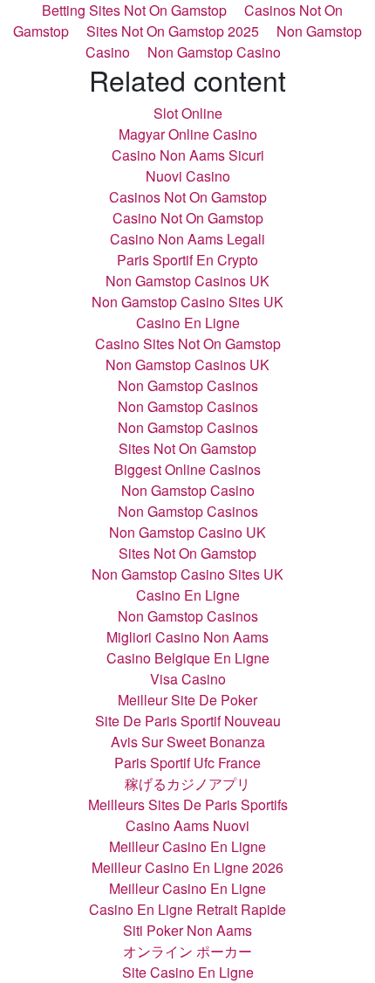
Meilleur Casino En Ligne (187, 846)
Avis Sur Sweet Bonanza (188, 742)
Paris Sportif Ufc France (187, 763)
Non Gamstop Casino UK (187, 532)
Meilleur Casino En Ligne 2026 (187, 867)
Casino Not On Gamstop (187, 218)
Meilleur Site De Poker (187, 700)
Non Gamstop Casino (214, 52)
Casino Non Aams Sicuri (188, 155)
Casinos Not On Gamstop (188, 197)
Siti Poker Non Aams (187, 930)
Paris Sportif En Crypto (187, 260)
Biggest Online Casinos (187, 469)
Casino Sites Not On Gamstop (188, 343)
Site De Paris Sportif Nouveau (188, 721)
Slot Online (187, 113)
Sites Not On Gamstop (187, 448)
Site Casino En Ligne (188, 972)
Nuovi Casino (188, 176)
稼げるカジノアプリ (187, 783)
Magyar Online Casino (188, 134)
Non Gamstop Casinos (188, 385)
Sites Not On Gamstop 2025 (172, 31)
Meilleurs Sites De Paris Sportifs (188, 804)
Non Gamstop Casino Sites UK (187, 302)
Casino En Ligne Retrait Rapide (187, 909)
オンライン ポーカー (187, 951)
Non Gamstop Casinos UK (187, 281)
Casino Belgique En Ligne (187, 658)
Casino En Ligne (188, 323)
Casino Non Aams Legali (187, 239)
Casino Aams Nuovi (187, 825)
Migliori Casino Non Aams (187, 637)
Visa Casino (188, 679)
